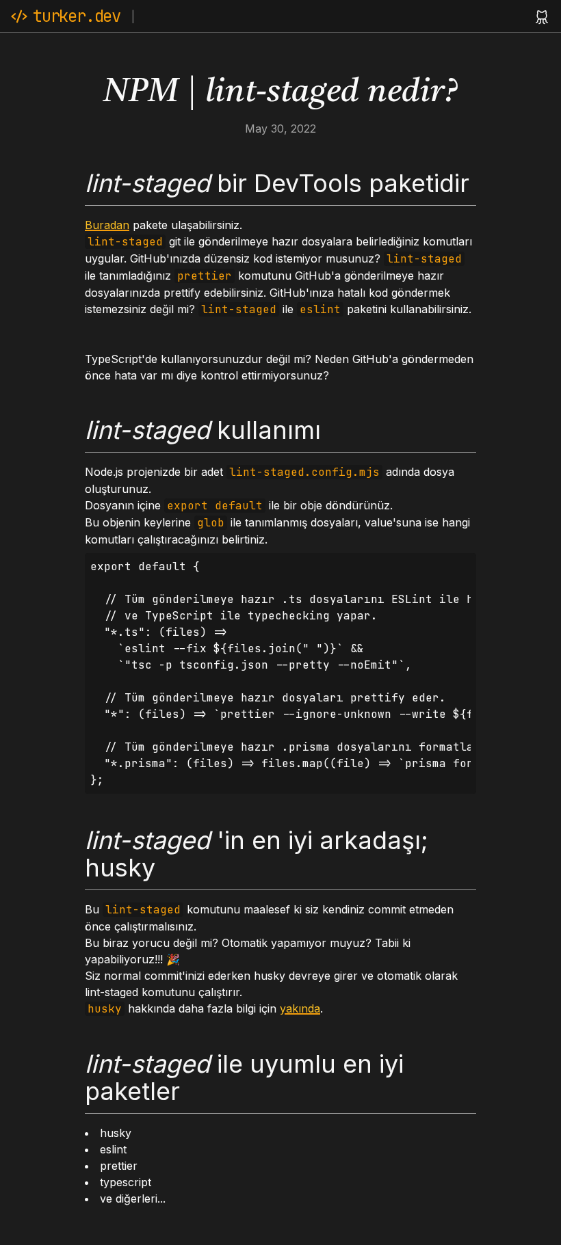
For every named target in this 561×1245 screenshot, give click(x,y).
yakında (300, 1008)
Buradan (107, 225)
